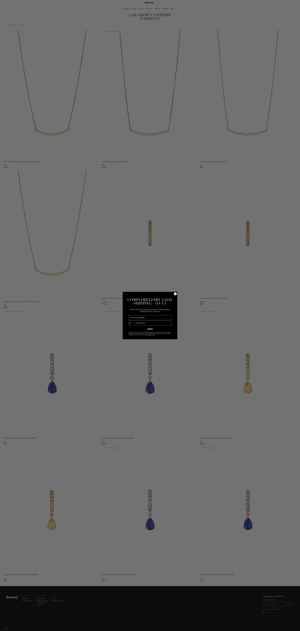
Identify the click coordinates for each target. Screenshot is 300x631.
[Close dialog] (175, 293)
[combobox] (132, 323)
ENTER (150, 329)
